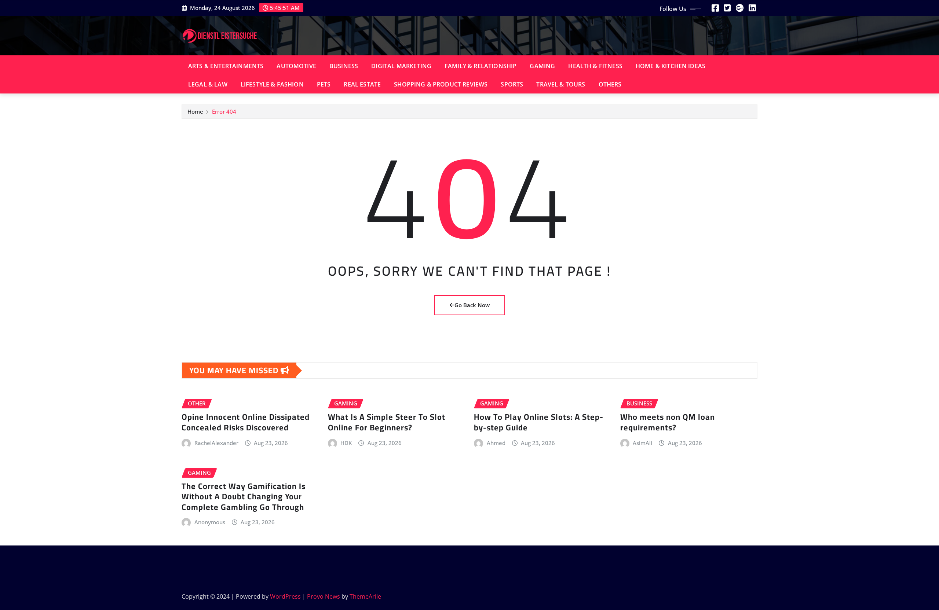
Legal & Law (207, 84)
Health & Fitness (595, 66)
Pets (324, 84)
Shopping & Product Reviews (440, 84)
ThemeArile (365, 596)
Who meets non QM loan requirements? (667, 422)
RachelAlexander (216, 443)
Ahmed (496, 443)
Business (343, 66)
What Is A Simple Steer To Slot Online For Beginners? (386, 422)
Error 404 (224, 111)
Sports (512, 84)
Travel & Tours (560, 84)
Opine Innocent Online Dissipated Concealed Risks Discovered (246, 422)
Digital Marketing (401, 66)
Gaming (542, 66)
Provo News (323, 596)
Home (195, 111)
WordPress (285, 596)
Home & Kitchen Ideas (670, 66)
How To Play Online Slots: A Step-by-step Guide (538, 422)
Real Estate (362, 84)
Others (610, 84)
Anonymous (209, 522)
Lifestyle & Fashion (272, 84)
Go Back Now (472, 305)
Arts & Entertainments (225, 66)
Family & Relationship (480, 66)
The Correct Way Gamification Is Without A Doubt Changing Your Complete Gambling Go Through (244, 496)
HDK (346, 443)
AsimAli (642, 443)
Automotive (296, 66)
